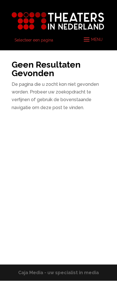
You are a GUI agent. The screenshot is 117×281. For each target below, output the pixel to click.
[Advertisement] (58, 189)
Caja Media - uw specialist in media (58, 272)
